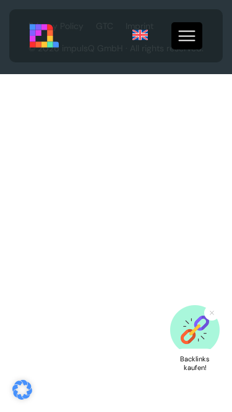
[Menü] (186, 35)
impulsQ (45, 36)
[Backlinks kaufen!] (195, 330)
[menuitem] (140, 35)
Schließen (212, 313)
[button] (22, 390)
